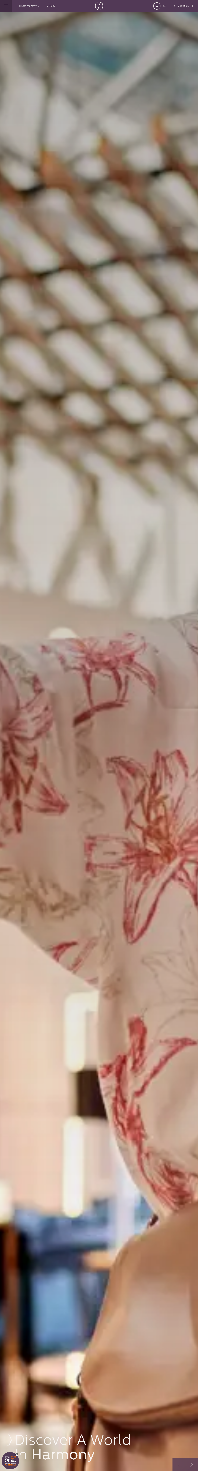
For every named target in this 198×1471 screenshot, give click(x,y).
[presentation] (178, 1464)
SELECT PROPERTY (28, 6)
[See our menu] (6, 6)
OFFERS (51, 6)
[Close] (17, 1454)
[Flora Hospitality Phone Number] (156, 6)
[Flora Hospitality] (99, 6)
